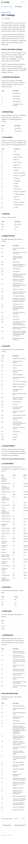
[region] (14, 528)
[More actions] (26, 2)
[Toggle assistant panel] (24, 2)
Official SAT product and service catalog (13, 459)
